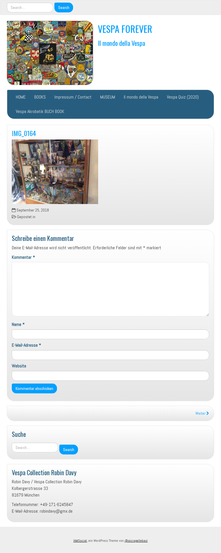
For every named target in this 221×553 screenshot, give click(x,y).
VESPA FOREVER (125, 28)
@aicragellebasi (136, 541)
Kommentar (23, 257)
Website (19, 366)
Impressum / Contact (73, 97)
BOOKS (40, 97)
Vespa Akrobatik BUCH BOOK (40, 111)
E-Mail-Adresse (26, 345)
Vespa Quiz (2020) (183, 97)
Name (18, 324)
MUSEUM (107, 97)
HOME (21, 97)
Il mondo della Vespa (121, 43)
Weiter (200, 413)
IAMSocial (80, 541)
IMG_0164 (24, 133)
